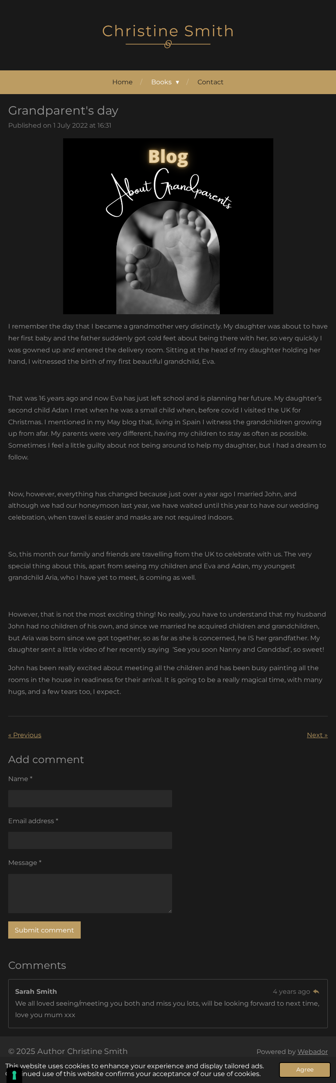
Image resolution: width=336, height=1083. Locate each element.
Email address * (33, 821)
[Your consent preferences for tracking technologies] (14, 1075)
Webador (312, 1052)
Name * (20, 779)
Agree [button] (304, 1069)
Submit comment (44, 930)
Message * (24, 863)
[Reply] (316, 991)
